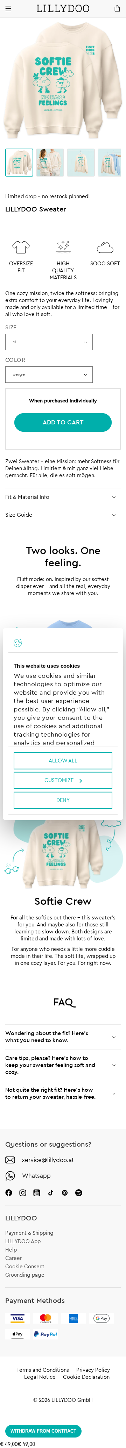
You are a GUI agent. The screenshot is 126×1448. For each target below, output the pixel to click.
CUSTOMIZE (59, 780)
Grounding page (24, 1275)
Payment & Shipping (29, 1233)
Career (13, 1258)
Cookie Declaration (86, 1377)
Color (15, 360)
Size (11, 327)
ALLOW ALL (63, 760)
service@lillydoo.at (48, 1160)
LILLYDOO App (23, 1241)
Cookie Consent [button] (24, 1266)
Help (11, 1250)
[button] (63, 497)
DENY (63, 800)
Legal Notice (40, 1377)
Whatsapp (36, 1176)
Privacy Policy (93, 1370)
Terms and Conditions (42, 1370)
